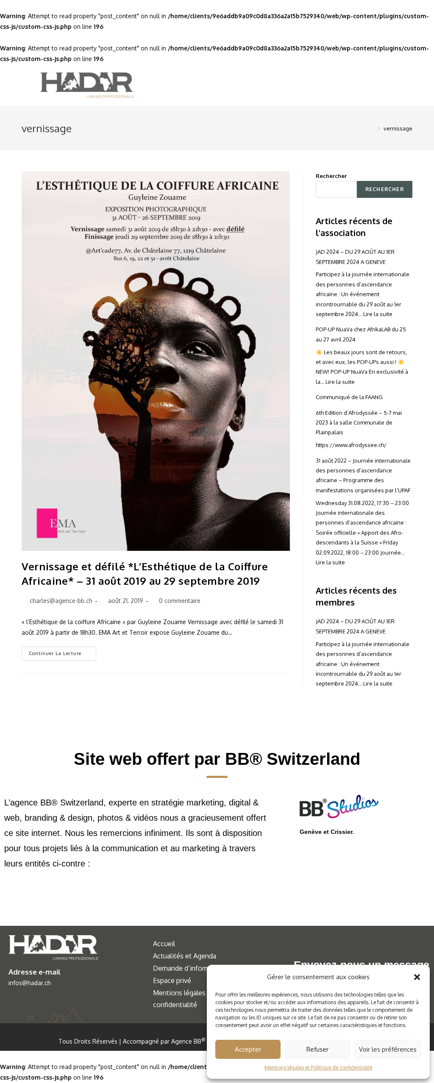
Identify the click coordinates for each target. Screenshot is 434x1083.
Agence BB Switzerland (205, 1041)
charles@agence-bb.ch (61, 600)
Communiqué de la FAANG (349, 397)
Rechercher (331, 175)
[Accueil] (373, 128)
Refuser (317, 1049)
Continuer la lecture (62, 651)
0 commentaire (179, 600)
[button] (417, 977)
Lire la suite (377, 314)
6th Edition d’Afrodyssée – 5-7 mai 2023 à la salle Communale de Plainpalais (359, 422)
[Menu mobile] (396, 85)
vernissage (398, 128)
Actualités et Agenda (184, 956)
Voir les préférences (388, 1049)
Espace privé (172, 980)
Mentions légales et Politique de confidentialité (318, 1067)
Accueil (164, 943)
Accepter (248, 1049)
